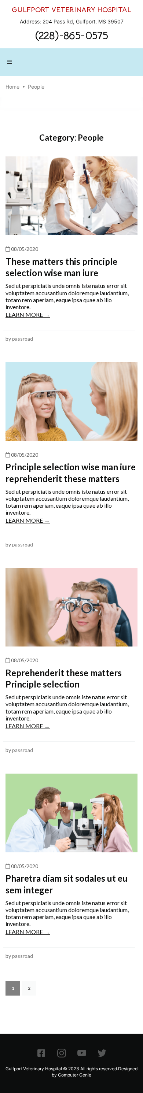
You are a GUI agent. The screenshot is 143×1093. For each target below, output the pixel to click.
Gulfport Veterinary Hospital (34, 1068)
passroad (22, 339)
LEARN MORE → (28, 314)
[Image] (61, 1053)
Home (12, 87)
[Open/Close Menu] (9, 62)
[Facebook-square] (41, 1053)
